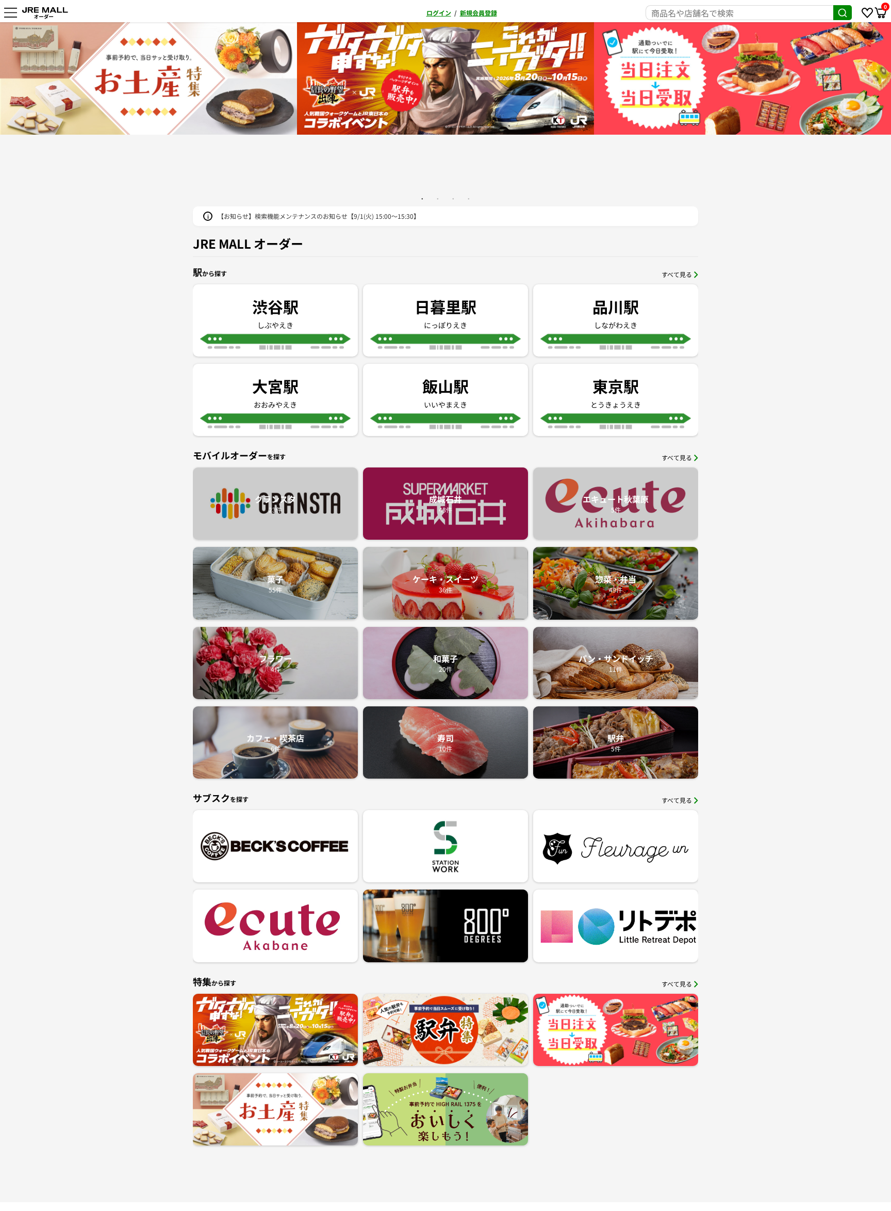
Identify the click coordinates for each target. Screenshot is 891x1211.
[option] (445, 78)
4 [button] (469, 198)
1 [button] (422, 198)
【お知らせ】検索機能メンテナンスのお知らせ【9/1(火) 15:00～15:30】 (319, 216)
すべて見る (677, 274)
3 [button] (453, 198)
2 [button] (438, 198)
